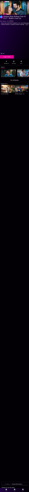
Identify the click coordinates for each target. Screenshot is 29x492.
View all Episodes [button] (14, 80)
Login (25, 4)
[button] (8, 73)
